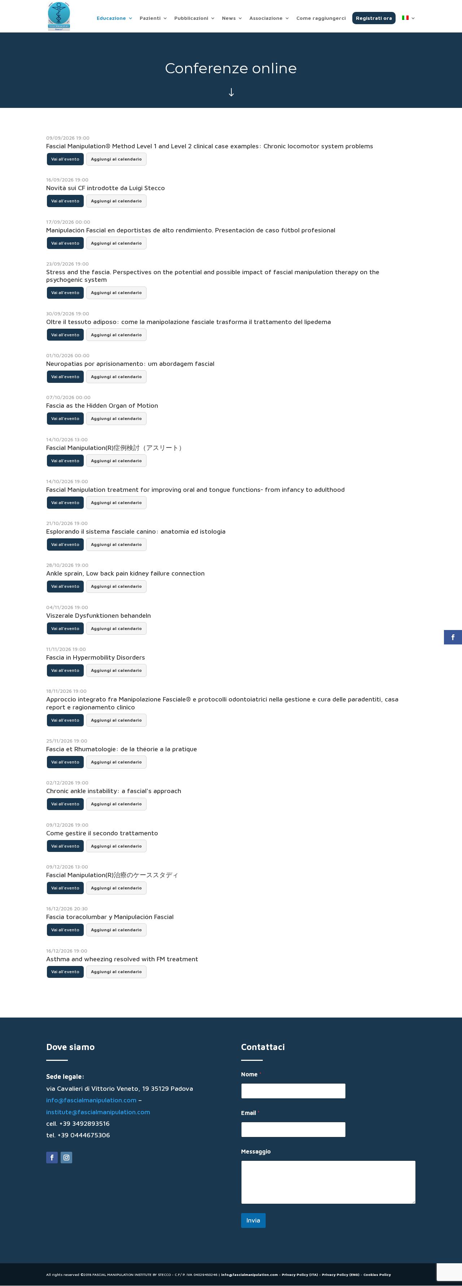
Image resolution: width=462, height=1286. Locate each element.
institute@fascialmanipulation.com (98, 1112)
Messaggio (256, 1151)
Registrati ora (374, 18)
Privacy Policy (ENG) (340, 1274)
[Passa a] (409, 24)
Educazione (111, 18)
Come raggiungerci (321, 18)
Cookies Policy (377, 1274)
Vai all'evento (65, 159)
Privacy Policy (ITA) (300, 1274)
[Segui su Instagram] (66, 1157)
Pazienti (150, 18)
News (229, 18)
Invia (253, 1220)
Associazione (266, 18)
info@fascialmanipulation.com (91, 1100)
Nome (251, 1074)
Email (250, 1113)
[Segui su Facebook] (52, 1157)
